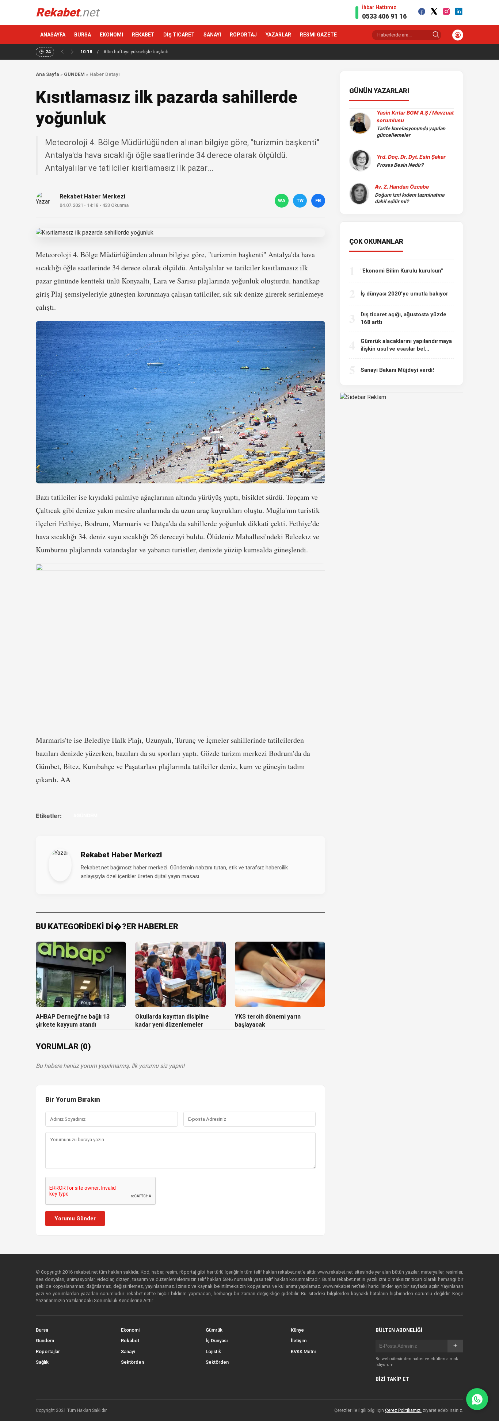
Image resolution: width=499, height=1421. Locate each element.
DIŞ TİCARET (179, 35)
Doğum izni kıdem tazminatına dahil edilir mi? (409, 198)
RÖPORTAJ (243, 35)
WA (281, 200)
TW (300, 200)
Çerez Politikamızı (403, 1410)
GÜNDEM (74, 74)
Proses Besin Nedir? (400, 165)
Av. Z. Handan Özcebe (402, 187)
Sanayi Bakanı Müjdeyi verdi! (397, 370)
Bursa (42, 1330)
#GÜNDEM (85, 815)
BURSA (82, 35)
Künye (297, 1330)
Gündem (45, 1340)
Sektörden (132, 1362)
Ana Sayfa (47, 74)
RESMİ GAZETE (318, 35)
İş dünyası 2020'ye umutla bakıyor (404, 293)
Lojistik (213, 1351)
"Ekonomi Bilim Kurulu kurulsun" (402, 270)
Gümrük (214, 1330)
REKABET (143, 35)
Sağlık (42, 1362)
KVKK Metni (303, 1351)
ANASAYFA (52, 35)
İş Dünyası (217, 1340)
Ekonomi (130, 1330)
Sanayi (128, 1351)
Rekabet (130, 1340)
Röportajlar (48, 1351)
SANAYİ (212, 35)
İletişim (298, 1340)
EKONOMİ (111, 35)
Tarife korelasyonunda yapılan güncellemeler (411, 132)
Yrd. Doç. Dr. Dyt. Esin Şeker (411, 157)
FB (318, 200)
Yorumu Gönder (75, 1218)
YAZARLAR (278, 35)
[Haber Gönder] (477, 1399)
